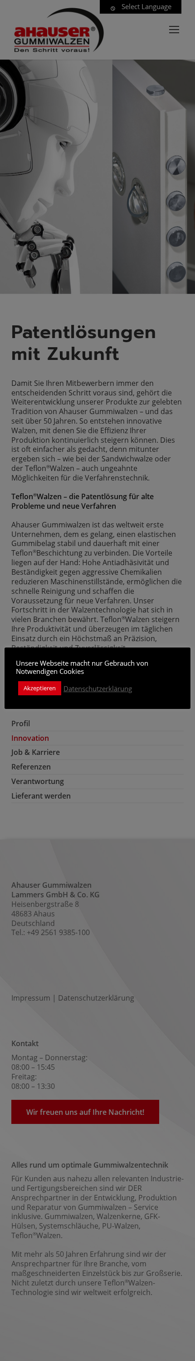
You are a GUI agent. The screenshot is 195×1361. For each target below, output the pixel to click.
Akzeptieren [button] (40, 688)
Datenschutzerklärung (97, 688)
